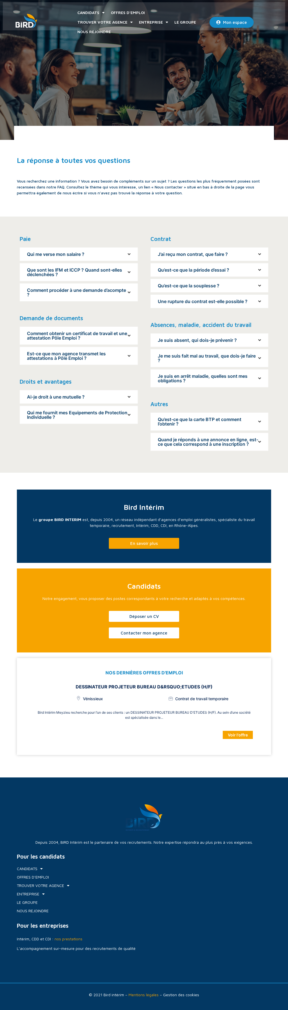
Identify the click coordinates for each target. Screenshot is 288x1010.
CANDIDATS (88, 12)
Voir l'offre (238, 735)
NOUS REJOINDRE (94, 31)
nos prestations (68, 938)
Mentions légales (144, 994)
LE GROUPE (185, 22)
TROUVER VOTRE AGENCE (102, 22)
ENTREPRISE (151, 22)
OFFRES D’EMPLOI (128, 12)
